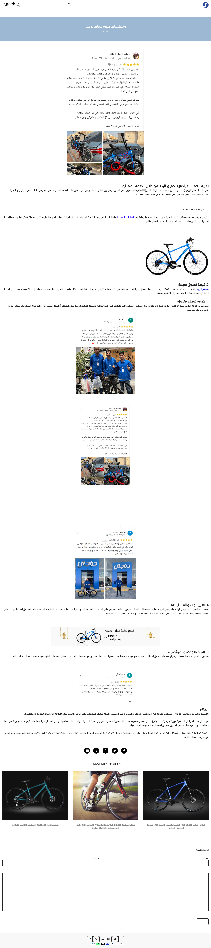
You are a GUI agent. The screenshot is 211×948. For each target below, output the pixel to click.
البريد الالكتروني (97, 858)
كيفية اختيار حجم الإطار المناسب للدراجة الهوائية (35, 825)
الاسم (206, 858)
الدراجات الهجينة (126, 217)
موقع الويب (202, 289)
